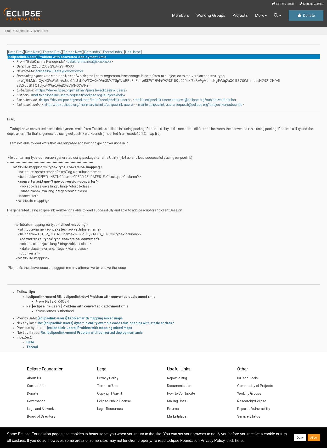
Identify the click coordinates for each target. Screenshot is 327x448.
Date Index (92, 52)
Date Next (32, 52)
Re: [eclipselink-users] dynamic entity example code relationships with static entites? (106, 323)
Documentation (179, 386)
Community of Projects (255, 386)
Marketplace (176, 416)
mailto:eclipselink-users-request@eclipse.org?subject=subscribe (185, 100)
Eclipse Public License (114, 401)
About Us (34, 378)
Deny (300, 437)
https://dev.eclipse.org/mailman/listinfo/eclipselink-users (84, 100)
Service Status (248, 416)
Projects (240, 15)
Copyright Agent (109, 393)
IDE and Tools (247, 378)
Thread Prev (51, 52)
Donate (308, 15)
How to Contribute (181, 393)
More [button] (259, 15)
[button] (277, 15)
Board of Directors (41, 416)
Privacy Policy (107, 378)
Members (180, 15)
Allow (313, 437)
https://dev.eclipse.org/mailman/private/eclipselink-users (80, 90)
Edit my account (286, 4)
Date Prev (15, 52)
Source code (41, 31)
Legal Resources (110, 409)
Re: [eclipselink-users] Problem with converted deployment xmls (77, 306)
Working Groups (210, 15)
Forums (173, 409)
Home (7, 31)
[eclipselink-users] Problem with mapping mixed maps (80, 318)
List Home (133, 52)
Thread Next (72, 52)
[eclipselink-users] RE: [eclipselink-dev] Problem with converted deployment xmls (90, 297)
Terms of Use (107, 386)
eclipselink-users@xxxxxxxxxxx (59, 71)
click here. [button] (235, 440)
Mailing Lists (176, 401)
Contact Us (36, 386)
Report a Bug (177, 378)
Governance (36, 401)
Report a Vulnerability (253, 409)
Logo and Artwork (40, 409)
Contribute (22, 31)
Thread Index (112, 52)
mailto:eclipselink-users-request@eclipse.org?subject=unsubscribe (190, 105)
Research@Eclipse (251, 401)
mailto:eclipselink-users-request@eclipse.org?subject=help (78, 95)
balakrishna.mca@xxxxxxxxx (89, 61)
